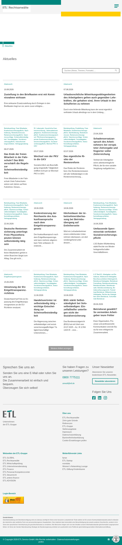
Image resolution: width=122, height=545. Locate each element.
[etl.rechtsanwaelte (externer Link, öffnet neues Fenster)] (94, 398)
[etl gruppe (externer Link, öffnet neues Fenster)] (99, 398)
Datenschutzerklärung (71, 435)
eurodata (66, 463)
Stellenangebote (69, 429)
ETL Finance (8, 469)
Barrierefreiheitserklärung (73, 438)
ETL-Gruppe (67, 426)
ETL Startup (67, 461)
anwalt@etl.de (68, 383)
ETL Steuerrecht (10, 475)
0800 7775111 (71, 377)
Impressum (67, 432)
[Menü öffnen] (116, 6)
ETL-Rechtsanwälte (70, 418)
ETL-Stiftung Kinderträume (73, 469)
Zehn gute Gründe (70, 420)
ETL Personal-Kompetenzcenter (16, 472)
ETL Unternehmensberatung (15, 466)
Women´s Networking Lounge (75, 466)
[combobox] (90, 70)
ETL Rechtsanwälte (11, 461)
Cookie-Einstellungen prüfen (74, 441)
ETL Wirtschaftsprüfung (13, 463)
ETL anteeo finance (11, 478)
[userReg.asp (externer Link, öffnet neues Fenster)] (13, 500)
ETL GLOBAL (8, 458)
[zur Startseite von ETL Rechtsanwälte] (15, 7)
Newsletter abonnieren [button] (105, 381)
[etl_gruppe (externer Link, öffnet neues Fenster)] (105, 398)
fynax (64, 458)
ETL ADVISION (9, 481)
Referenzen (67, 423)
